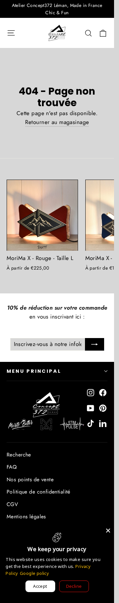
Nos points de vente (30, 479)
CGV (12, 504)
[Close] (108, 530)
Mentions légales (26, 516)
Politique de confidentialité (38, 491)
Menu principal (34, 371)
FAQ (12, 467)
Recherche (19, 454)
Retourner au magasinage (57, 122)
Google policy (34, 573)
